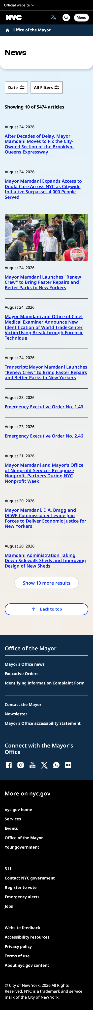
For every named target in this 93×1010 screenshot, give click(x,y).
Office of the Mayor (31, 30)
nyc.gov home (18, 809)
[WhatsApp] (56, 765)
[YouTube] (32, 765)
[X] (44, 765)
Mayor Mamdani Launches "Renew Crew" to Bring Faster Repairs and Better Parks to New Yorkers (43, 282)
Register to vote (21, 887)
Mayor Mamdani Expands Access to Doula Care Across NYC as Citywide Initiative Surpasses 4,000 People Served (43, 189)
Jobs (9, 906)
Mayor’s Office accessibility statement (43, 723)
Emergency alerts (22, 897)
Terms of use (17, 956)
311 (8, 868)
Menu (81, 17)
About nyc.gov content (27, 965)
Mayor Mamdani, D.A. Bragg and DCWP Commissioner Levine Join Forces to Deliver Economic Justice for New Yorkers (45, 518)
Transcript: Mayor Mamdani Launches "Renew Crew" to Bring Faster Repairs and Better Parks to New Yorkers (46, 372)
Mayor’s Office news (25, 664)
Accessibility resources (27, 937)
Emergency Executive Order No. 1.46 (44, 407)
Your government (22, 847)
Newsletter (16, 714)
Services (13, 819)
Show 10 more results (46, 583)
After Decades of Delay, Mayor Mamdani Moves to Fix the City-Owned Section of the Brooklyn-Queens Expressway (39, 144)
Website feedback (22, 927)
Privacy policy (18, 946)
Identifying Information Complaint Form (45, 683)
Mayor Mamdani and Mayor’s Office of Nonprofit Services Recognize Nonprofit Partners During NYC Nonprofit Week (44, 473)
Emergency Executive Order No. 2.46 (44, 436)
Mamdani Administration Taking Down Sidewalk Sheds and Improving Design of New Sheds (45, 561)
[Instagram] (21, 765)
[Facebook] (9, 765)
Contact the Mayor (23, 704)
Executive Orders (21, 673)
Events (11, 828)
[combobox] (54, 17)
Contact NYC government (30, 878)
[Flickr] (68, 765)
